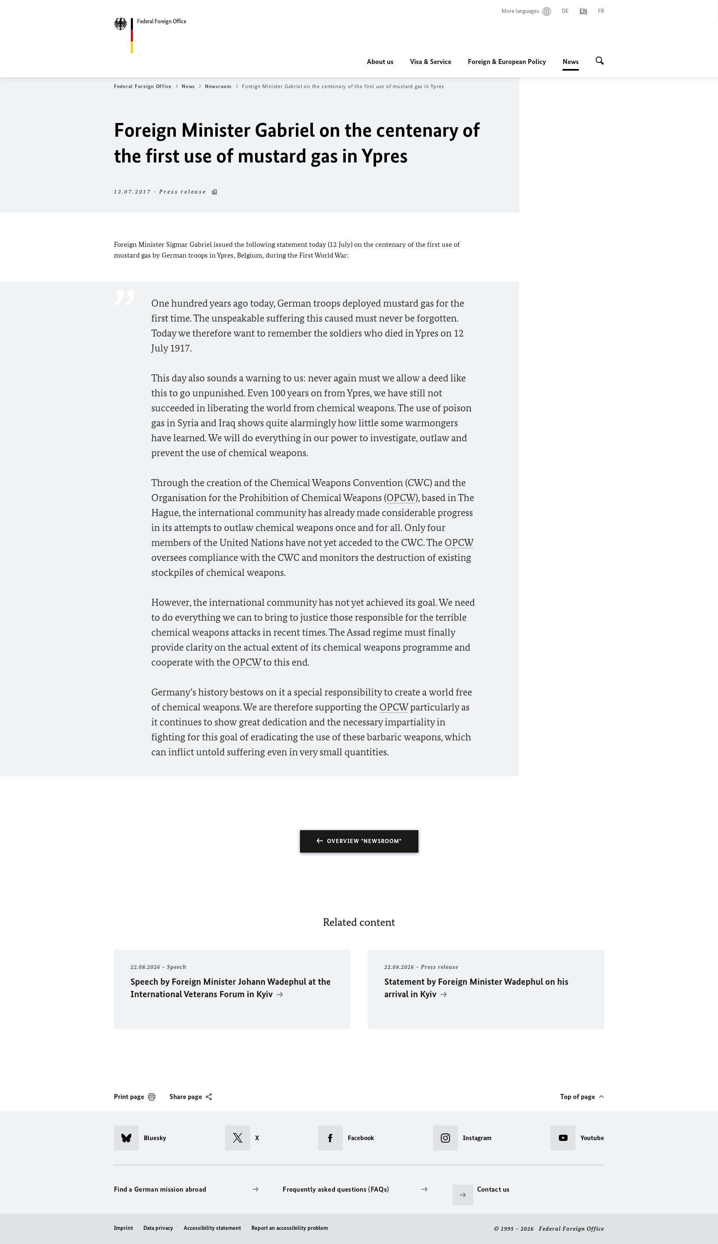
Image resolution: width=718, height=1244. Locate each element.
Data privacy (158, 1228)
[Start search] (599, 61)
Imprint (123, 1228)
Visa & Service (430, 61)
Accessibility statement (212, 1228)
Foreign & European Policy (507, 61)
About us (380, 61)
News (571, 64)
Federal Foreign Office (143, 86)
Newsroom (218, 86)
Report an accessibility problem (289, 1228)
